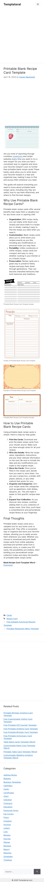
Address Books (10, 775)
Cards (9, 615)
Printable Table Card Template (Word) (20, 752)
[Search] (37, 871)
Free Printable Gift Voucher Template (20, 725)
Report (7, 849)
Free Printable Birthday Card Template (21, 732)
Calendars (8, 785)
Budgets (7, 778)
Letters (7, 828)
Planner (7, 842)
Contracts (8, 803)
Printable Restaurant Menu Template (23, 628)
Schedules (8, 856)
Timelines (8, 860)
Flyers (6, 817)
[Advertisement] (22, 36)
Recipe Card (12, 618)
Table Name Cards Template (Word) (19, 742)
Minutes (7, 835)
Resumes (7, 853)
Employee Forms (11, 810)
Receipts (7, 846)
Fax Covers (9, 814)
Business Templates (12, 782)
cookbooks (18, 156)
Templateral (12, 4)
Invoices (7, 824)
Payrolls (7, 839)
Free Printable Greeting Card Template (21, 729)
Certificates (9, 793)
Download (8, 565)
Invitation (8, 821)
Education (8, 807)
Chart (6, 796)
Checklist (8, 800)
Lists (6, 831)
